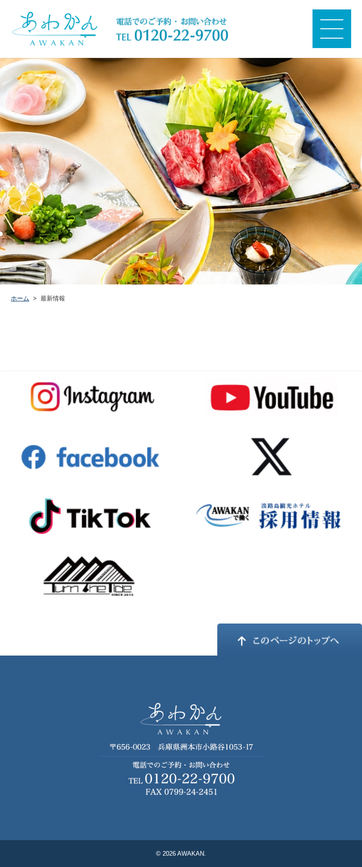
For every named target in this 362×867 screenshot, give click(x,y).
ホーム (20, 298)
